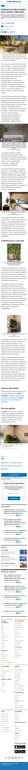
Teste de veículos (4, 719)
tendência (5, 469)
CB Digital (3, 656)
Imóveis (16, 696)
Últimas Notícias (18, 633)
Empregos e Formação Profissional (19, 701)
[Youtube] (19, 758)
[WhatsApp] (2, 33)
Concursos (18, 647)
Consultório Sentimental (6, 670)
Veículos (16, 698)
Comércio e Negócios (19, 707)
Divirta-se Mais (6, 679)
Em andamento (18, 653)
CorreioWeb (5, 666)
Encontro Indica (18, 730)
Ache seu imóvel (18, 669)
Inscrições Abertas (18, 655)
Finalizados (17, 657)
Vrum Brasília (17, 719)
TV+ (2, 689)
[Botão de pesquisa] (26, 1)
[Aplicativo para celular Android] (20, 751)
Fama (2, 669)
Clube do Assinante (5, 660)
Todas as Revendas (5, 729)
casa (20, 462)
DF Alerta (17, 714)
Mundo (2, 634)
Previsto (16, 651)
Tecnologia (3, 646)
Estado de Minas (18, 735)
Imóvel (17, 666)
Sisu (15, 638)
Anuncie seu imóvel (18, 670)
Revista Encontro (20, 722)
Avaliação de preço (5, 721)
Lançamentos (17, 674)
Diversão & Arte (4, 636)
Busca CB (3, 658)
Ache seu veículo (4, 714)
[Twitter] (8, 33)
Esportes (3, 638)
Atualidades (17, 728)
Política (2, 629)
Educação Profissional (19, 640)
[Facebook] (5, 33)
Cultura (16, 634)
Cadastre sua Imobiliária (20, 689)
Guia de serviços (18, 678)
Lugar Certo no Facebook (20, 686)
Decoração (17, 682)
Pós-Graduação (18, 642)
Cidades (2, 627)
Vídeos (2, 723)
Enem (16, 631)
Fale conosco (17, 644)
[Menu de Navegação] (2, 1)
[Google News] (11, 33)
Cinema (2, 681)
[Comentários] (14, 33)
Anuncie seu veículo (5, 716)
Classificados (19, 692)
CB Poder (16, 717)
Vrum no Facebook (5, 727)
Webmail (3, 676)
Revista (16, 726)
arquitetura (6, 462)
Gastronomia (4, 672)
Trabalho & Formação (19, 627)
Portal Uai (17, 737)
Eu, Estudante (19, 621)
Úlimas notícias (18, 676)
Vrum (3, 711)
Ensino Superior (18, 625)
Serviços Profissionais (19, 705)
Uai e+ (16, 739)
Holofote (3, 644)
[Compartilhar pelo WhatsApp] (20, 515)
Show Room (17, 680)
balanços (14, 462)
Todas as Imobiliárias (19, 688)
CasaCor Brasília (7, 466)
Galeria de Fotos (18, 684)
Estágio (16, 629)
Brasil (2, 630)
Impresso (4, 650)
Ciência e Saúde (4, 640)
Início (2, 23)
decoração (18, 466)
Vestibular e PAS (18, 636)
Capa (2, 625)
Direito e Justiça (4, 655)
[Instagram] (15, 758)
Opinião (2, 642)
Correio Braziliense (5, 621)
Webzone (3, 674)
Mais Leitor (3, 691)
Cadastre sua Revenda (5, 731)
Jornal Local (17, 716)
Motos (2, 725)
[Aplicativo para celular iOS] (20, 747)
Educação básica (18, 623)
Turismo (2, 648)
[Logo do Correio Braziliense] (14, 1)
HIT (2, 687)
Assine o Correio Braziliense (7, 662)
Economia (3, 632)
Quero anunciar (18, 695)
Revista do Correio (10, 23)
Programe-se (4, 683)
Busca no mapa (18, 672)
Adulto (16, 703)
